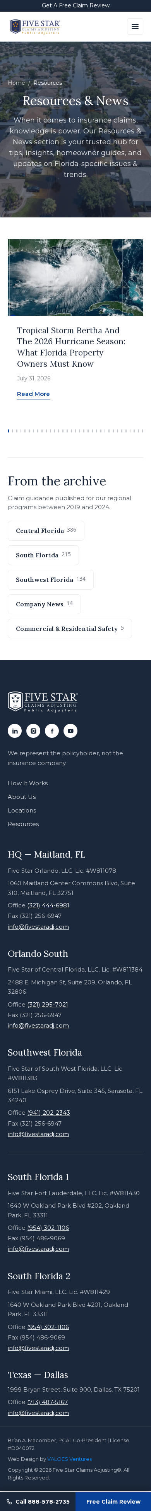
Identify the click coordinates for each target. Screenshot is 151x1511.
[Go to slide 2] (12, 430)
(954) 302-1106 (48, 1227)
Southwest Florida (51, 579)
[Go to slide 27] (117, 430)
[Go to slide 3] (16, 430)
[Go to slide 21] (92, 430)
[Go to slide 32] (138, 430)
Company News (44, 603)
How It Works (28, 783)
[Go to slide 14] (62, 430)
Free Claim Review (113, 1501)
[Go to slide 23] (100, 430)
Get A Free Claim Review (76, 5)
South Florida (43, 554)
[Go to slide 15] (67, 430)
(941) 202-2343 (48, 1112)
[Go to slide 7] (33, 430)
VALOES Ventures (69, 1459)
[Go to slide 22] (96, 430)
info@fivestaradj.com (38, 926)
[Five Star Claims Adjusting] (35, 26)
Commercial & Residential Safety (70, 628)
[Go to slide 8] (37, 430)
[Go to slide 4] (21, 430)
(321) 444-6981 (48, 905)
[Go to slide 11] (50, 430)
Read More (33, 393)
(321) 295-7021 (47, 1004)
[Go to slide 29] (126, 430)
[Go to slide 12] (54, 430)
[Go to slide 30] (130, 430)
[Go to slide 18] (79, 430)
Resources (23, 824)
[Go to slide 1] (8, 430)
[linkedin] (15, 731)
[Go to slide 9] (42, 430)
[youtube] (70, 731)
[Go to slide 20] (88, 430)
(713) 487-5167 (47, 1402)
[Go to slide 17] (75, 430)
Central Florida (46, 530)
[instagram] (33, 731)
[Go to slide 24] (105, 430)
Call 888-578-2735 (42, 1501)
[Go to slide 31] (134, 430)
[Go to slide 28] (121, 430)
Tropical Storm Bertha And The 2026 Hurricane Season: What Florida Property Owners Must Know (71, 347)
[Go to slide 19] (83, 430)
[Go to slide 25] (109, 430)
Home (16, 82)
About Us (22, 796)
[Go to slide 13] (58, 430)
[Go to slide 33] (142, 430)
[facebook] (52, 731)
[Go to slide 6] (29, 430)
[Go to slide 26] (113, 430)
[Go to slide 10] (46, 430)
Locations (22, 810)
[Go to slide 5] (25, 430)
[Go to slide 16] (71, 430)
